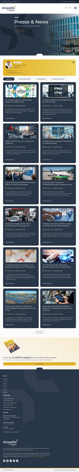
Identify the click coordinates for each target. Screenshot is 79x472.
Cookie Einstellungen (71, 470)
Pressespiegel (41, 79)
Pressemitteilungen (24, 79)
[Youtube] (7, 461)
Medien (10, 1)
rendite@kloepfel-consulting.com (11, 432)
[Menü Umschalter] (75, 7)
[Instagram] (17, 461)
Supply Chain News (58, 79)
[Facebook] (4, 461)
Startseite (5, 1)
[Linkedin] (73, 62)
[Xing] (11, 461)
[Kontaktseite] (66, 7)
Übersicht (9, 79)
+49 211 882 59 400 (9, 424)
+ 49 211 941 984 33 (9, 428)
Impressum (63, 470)
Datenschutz (57, 470)
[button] (39, 332)
